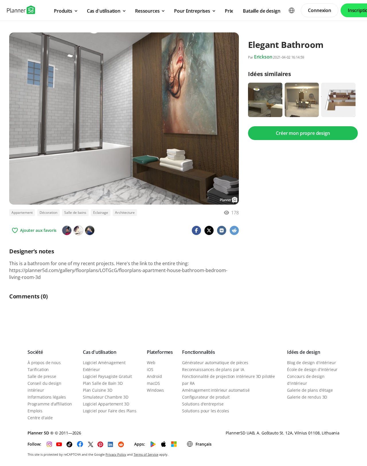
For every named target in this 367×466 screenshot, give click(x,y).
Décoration (48, 212)
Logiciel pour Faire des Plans (109, 410)
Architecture (125, 212)
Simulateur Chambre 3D (105, 397)
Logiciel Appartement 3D (106, 404)
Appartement (22, 212)
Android (154, 376)
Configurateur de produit (206, 397)
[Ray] (89, 230)
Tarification (38, 369)
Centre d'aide (40, 417)
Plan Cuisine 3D (97, 390)
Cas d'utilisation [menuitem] (103, 11)
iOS (150, 369)
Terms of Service (146, 454)
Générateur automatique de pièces (215, 362)
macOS (153, 383)
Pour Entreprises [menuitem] (192, 11)
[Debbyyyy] (66, 230)
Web (151, 362)
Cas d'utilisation (99, 352)
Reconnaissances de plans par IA (213, 369)
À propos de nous (44, 362)
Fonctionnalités (198, 352)
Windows (155, 390)
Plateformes (160, 352)
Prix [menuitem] (229, 11)
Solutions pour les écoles (205, 410)
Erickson (263, 57)
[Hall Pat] (78, 230)
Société (35, 352)
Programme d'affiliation (50, 404)
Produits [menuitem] (63, 11)
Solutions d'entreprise (203, 404)
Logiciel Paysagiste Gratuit (107, 376)
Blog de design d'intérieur (311, 362)
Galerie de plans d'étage (310, 390)
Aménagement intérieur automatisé (216, 390)
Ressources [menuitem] (147, 11)
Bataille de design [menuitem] (261, 11)
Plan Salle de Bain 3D (103, 383)
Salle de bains (75, 212)
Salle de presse (42, 376)
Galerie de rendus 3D (307, 397)
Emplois (35, 410)
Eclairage (100, 212)
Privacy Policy (116, 454)
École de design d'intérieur (312, 369)
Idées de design (303, 352)
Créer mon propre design (303, 133)
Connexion (319, 10)
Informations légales (47, 397)
